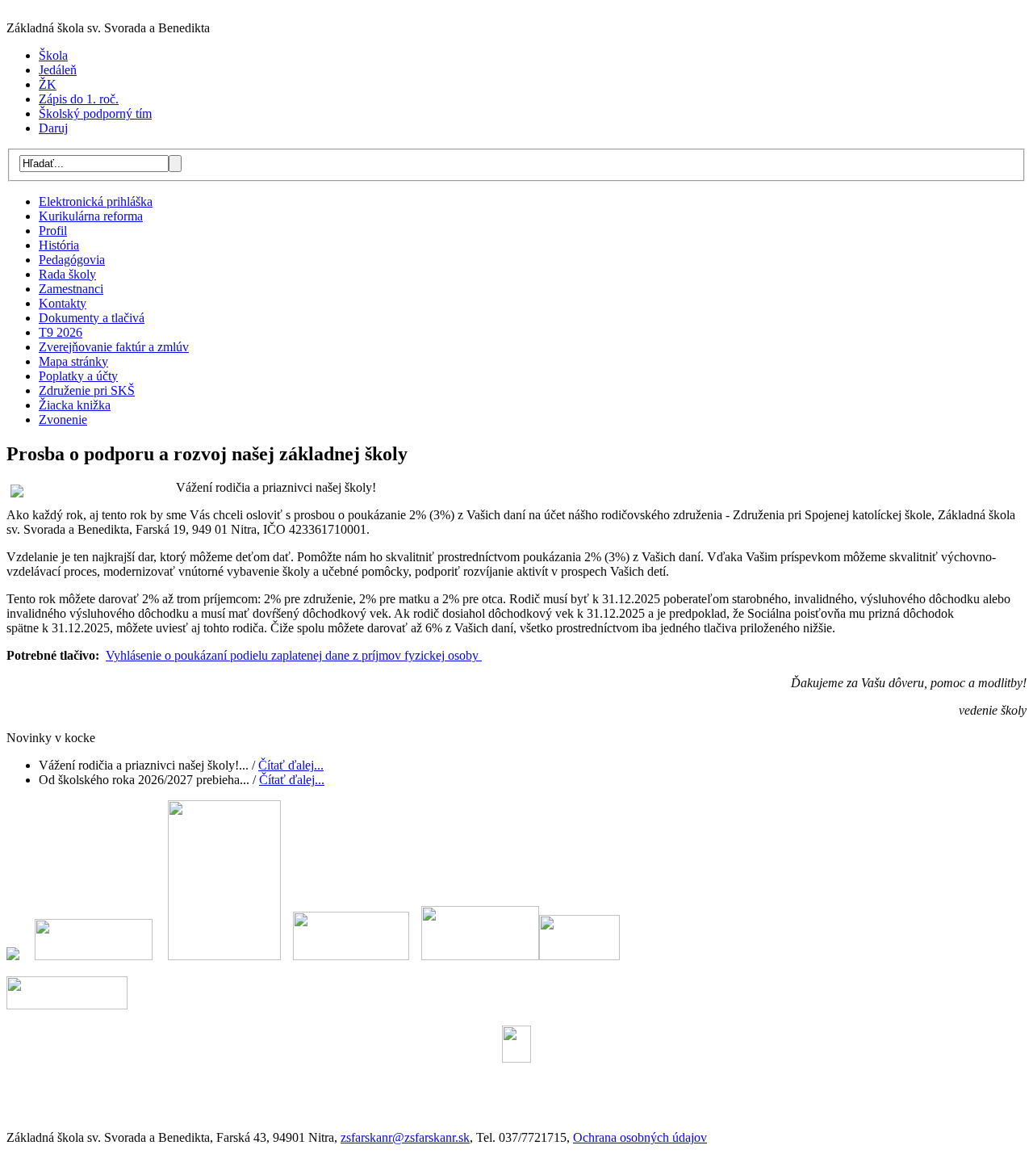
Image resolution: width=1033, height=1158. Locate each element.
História (59, 245)
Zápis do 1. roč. (79, 99)
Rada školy (67, 274)
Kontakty (62, 303)
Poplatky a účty (78, 376)
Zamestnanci (71, 289)
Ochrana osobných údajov (640, 1137)
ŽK (47, 84)
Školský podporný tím (95, 113)
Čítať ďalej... (291, 765)
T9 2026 (60, 332)
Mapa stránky (73, 361)
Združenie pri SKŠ (87, 390)
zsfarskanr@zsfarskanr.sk (405, 1137)
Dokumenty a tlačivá (91, 318)
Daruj (53, 128)
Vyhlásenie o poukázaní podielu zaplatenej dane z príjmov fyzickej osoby (294, 655)
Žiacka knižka (75, 405)
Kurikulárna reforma (91, 216)
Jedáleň (58, 70)
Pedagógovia (72, 259)
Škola (53, 55)
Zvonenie (63, 419)
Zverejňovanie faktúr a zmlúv (114, 347)
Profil (53, 230)
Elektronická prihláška (96, 201)
